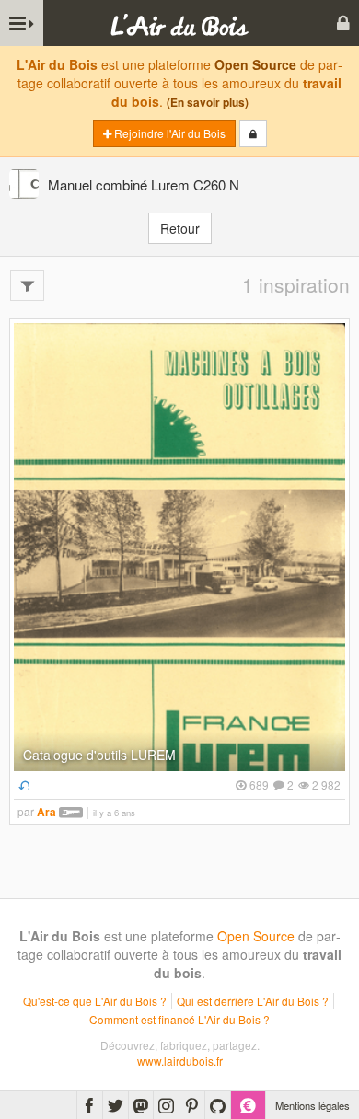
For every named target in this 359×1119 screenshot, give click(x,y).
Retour (180, 228)
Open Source (255, 64)
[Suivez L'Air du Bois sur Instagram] (166, 1105)
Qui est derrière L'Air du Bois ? (253, 1001)
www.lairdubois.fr (180, 1060)
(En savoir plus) (208, 102)
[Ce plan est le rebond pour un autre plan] (21, 784)
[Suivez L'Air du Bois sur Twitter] (115, 1105)
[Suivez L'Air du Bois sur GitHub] (217, 1105)
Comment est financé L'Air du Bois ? (179, 1019)
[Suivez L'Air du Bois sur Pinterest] (192, 1105)
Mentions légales (312, 1105)
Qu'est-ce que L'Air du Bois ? (95, 1001)
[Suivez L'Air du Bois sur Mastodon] (141, 1105)
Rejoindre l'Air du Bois (168, 133)
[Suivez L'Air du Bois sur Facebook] (89, 1105)
